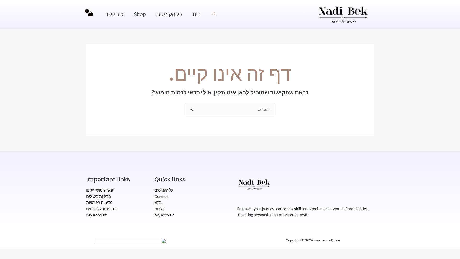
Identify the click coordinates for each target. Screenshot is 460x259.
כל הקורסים (169, 14)
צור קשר (114, 14)
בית (197, 14)
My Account (96, 214)
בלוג (158, 202)
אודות (159, 208)
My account (164, 214)
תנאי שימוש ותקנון (100, 190)
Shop (140, 14)
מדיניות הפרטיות (99, 202)
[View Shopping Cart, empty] (90, 14)
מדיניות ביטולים (98, 196)
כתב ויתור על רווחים (101, 208)
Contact (161, 196)
